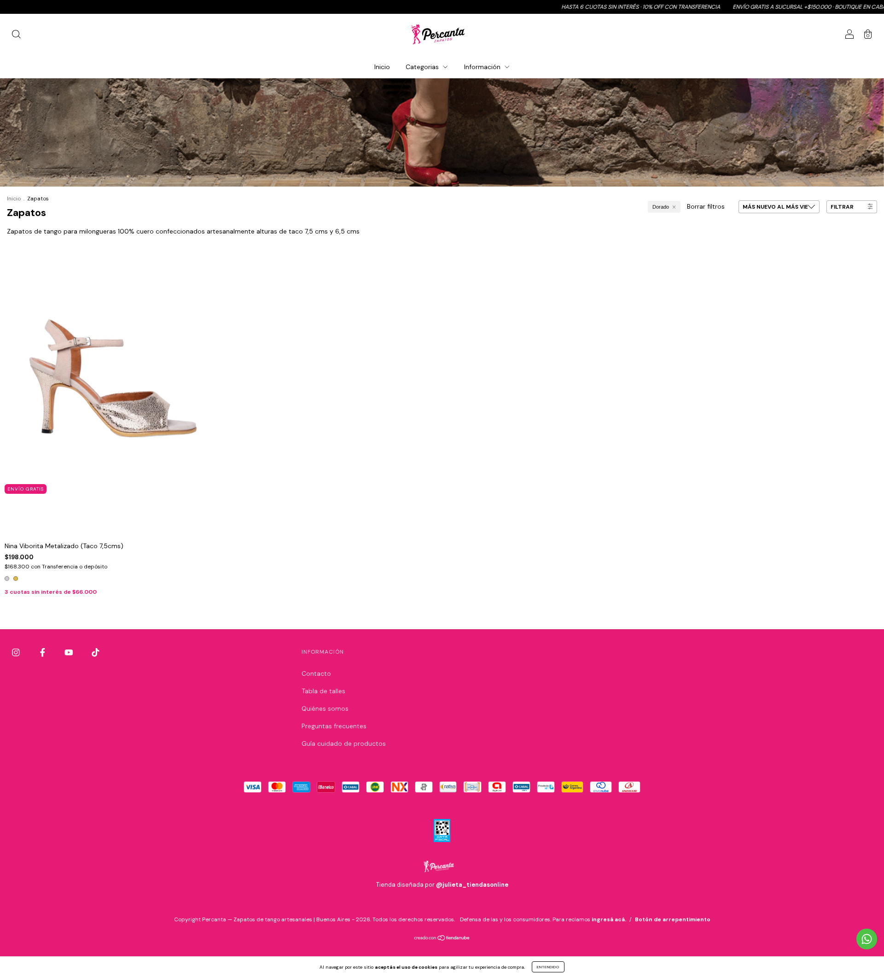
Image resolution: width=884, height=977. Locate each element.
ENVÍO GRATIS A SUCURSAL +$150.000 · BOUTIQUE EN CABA (761, 7)
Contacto (316, 673)
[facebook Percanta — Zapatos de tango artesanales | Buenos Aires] (43, 652)
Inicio (382, 67)
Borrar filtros (706, 206)
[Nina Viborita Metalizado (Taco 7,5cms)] (108, 373)
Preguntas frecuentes (334, 726)
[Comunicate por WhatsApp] (867, 939)
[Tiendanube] (442, 938)
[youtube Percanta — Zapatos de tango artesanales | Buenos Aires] (70, 652)
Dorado (660, 207)
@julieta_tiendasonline (472, 885)
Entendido (548, 967)
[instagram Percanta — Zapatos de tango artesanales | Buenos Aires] (17, 652)
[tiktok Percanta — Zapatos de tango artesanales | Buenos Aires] (96, 652)
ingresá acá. (609, 919)
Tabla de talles (323, 691)
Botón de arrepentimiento (672, 919)
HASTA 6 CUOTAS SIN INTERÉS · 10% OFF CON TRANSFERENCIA (593, 7)
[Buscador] (16, 35)
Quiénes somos (325, 708)
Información (483, 67)
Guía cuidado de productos (344, 743)
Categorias (423, 67)
